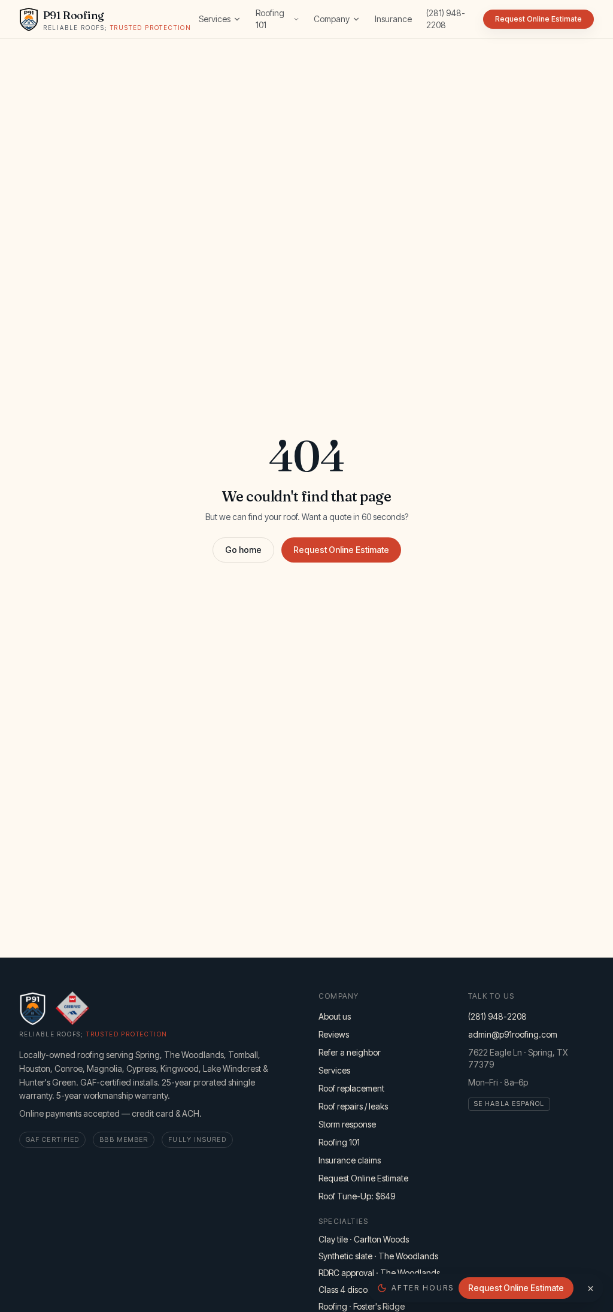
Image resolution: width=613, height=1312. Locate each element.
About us (334, 1016)
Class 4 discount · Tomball (366, 1289)
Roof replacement (351, 1088)
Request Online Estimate (341, 550)
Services (214, 19)
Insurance (393, 19)
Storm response (347, 1124)
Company (332, 19)
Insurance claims (349, 1160)
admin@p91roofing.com (512, 1034)
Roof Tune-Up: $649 (356, 1196)
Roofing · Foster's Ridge (361, 1306)
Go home (243, 550)
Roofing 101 (270, 19)
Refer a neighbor (349, 1052)
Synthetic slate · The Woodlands (378, 1256)
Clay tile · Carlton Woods (363, 1239)
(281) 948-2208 (445, 19)
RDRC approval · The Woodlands (379, 1273)
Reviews (333, 1034)
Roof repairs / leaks (353, 1106)
